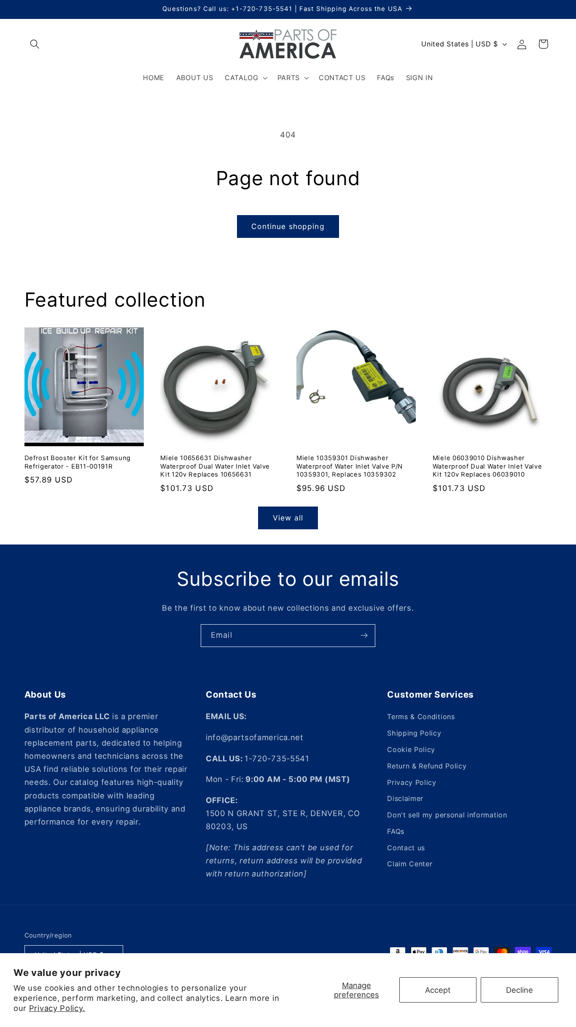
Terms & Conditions (421, 716)
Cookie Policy (411, 749)
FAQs (395, 831)
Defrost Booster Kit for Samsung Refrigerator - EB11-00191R (77, 462)
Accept (438, 990)
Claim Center (409, 864)
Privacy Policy (411, 782)
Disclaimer (405, 798)
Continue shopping (288, 226)
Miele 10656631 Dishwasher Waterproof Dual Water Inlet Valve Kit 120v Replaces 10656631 (215, 466)
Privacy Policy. (57, 1008)
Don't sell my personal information (447, 815)
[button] (35, 44)
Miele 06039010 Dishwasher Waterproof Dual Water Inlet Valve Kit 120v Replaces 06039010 (487, 466)
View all (288, 517)
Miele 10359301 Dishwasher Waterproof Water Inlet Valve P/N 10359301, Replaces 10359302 (349, 466)
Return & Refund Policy (426, 766)
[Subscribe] (364, 635)
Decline (519, 990)
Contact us (406, 848)
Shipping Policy (414, 733)
